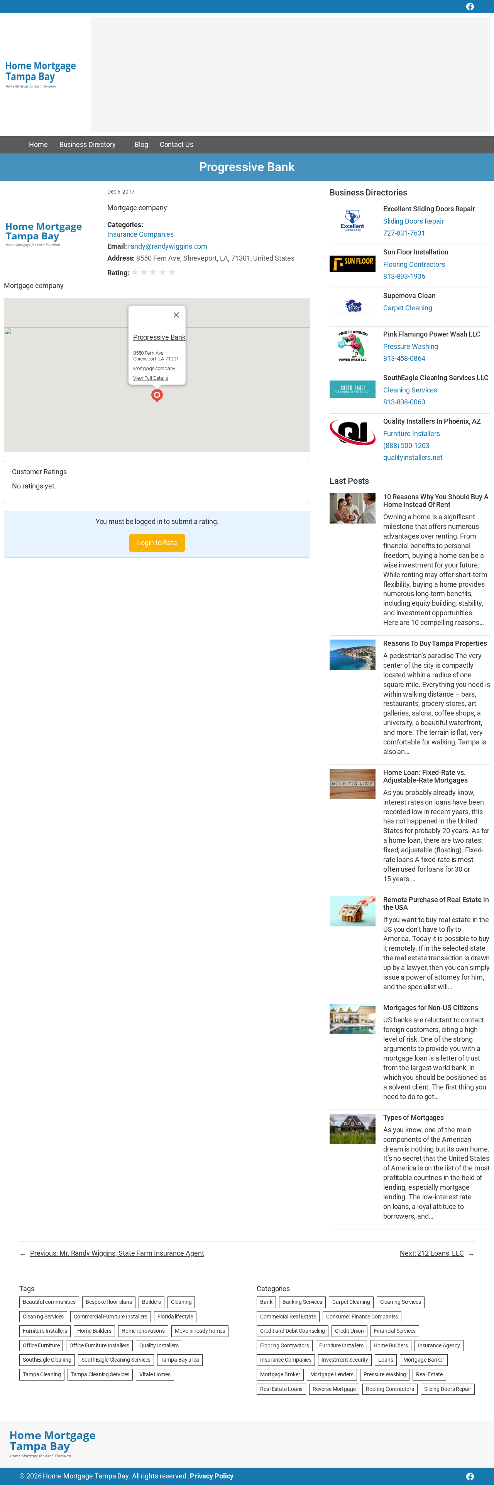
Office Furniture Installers (99, 1345)
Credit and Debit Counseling (292, 1331)
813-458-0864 (404, 358)
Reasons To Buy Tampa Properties (435, 643)
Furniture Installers (411, 434)
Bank (266, 1302)
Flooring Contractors (414, 264)
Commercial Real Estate (288, 1316)
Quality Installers (159, 1345)
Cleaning (181, 1302)
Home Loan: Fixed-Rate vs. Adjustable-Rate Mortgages (425, 776)
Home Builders (94, 1331)
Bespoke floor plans (109, 1302)
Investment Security (344, 1360)
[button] (157, 396)
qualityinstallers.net (413, 457)
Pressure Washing (410, 346)
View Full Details (150, 378)
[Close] (176, 315)
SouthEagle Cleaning (47, 1360)
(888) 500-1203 (406, 446)
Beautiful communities (49, 1302)
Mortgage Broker (280, 1374)
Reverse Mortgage (334, 1389)
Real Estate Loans (281, 1389)
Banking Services (302, 1302)
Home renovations (143, 1331)
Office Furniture (41, 1345)
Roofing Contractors (390, 1389)
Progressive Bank (159, 337)
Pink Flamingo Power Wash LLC (431, 334)
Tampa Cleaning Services (100, 1374)
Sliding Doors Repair (413, 221)
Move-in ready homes (200, 1331)
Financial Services (395, 1331)
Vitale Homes (155, 1374)
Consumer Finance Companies (362, 1316)
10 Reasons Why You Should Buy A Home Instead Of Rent (436, 500)
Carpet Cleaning (407, 308)
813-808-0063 (404, 402)
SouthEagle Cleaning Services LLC (436, 378)
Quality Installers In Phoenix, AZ (432, 421)
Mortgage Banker (424, 1360)
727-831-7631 (404, 233)
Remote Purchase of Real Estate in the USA (436, 903)
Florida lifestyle (175, 1316)
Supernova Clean (409, 296)
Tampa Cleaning (42, 1374)
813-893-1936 (404, 276)
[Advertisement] (290, 78)
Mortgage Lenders (332, 1374)
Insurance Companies (140, 234)
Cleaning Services (410, 390)
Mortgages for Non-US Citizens (430, 1008)
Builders (151, 1302)
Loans (385, 1360)
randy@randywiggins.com (167, 246)
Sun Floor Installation (415, 252)
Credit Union (349, 1331)
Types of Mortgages (413, 1117)
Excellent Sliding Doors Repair (429, 209)
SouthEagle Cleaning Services (116, 1360)
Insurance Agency (439, 1345)
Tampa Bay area (180, 1360)
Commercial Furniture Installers (110, 1316)
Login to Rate (157, 543)
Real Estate (429, 1374)
